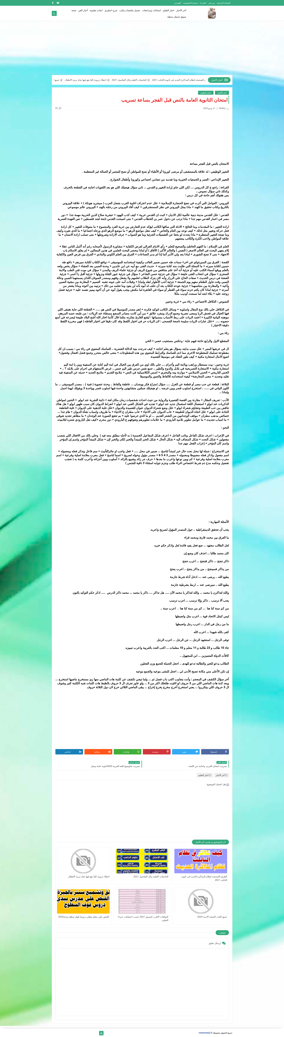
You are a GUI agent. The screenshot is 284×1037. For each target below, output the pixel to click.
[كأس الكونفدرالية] (75, 1033)
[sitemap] (101, 1033)
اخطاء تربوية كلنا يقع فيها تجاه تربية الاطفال (115, 79)
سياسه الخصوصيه (190, 2)
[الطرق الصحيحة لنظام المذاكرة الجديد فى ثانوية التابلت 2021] (200, 861)
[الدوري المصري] (59, 1033)
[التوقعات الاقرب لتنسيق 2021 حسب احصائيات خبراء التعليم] (142, 901)
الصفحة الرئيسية (223, 2)
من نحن (211, 2)
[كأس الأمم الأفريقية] (91, 1033)
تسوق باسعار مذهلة (176, 16)
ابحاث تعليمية (96, 10)
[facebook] (52, 3)
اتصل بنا (203, 2)
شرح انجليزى (111, 10)
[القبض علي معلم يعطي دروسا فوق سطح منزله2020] (83, 901)
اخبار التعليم (168, 10)
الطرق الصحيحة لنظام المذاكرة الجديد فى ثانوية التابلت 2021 (204, 878)
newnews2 (204, 1032)
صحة (73, 10)
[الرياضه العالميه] (64, 1033)
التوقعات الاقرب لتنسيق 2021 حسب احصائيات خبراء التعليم (143, 918)
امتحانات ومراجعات (151, 10)
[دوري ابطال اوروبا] (85, 1033)
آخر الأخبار (181, 10)
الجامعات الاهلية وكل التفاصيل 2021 (159, 79)
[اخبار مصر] (96, 1033)
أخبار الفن (83, 10)
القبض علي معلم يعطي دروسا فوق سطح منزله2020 (84, 916)
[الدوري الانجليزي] (70, 1033)
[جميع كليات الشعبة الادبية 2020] (200, 901)
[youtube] (58, 3)
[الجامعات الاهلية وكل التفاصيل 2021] (142, 861)
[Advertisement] (142, 50)
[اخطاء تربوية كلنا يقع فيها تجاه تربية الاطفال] (83, 861)
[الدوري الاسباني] (54, 1033)
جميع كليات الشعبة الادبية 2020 (74, 79)
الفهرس (177, 2)
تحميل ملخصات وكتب (129, 10)
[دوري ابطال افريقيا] (80, 1033)
